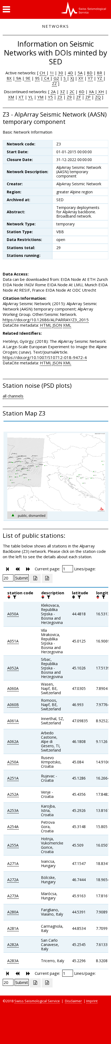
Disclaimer (73, 1000)
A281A (13, 928)
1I (52, 72)
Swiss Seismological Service (37, 1000)
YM (40, 97)
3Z (62, 91)
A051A (13, 641)
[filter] (14, 597)
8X (9, 78)
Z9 (69, 97)
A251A (13, 778)
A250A (13, 761)
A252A (13, 794)
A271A (13, 863)
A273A (13, 895)
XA (92, 91)
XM (11, 97)
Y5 (50, 97)
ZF (78, 97)
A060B (13, 704)
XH (100, 91)
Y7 (90, 78)
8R (99, 72)
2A (53, 91)
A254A (13, 826)
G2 (56, 78)
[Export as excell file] (35, 578)
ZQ (98, 97)
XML (67, 325)
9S (37, 78)
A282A (13, 944)
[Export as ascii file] (47, 578)
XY (80, 78)
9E (27, 78)
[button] (6, 9)
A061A (13, 720)
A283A (13, 960)
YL (30, 97)
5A (80, 72)
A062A (13, 741)
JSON (57, 325)
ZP (88, 97)
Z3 (59, 97)
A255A (13, 845)
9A (18, 78)
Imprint (92, 1000)
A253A (13, 810)
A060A (13, 688)
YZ (100, 78)
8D (89, 72)
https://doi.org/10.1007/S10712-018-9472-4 (45, 357)
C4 (46, 78)
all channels (13, 396)
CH (43, 72)
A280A (13, 911)
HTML (45, 325)
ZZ (54, 83)
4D (70, 72)
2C (72, 91)
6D (81, 91)
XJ (72, 78)
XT (21, 97)
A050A (13, 613)
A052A (13, 668)
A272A (13, 879)
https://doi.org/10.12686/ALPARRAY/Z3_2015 (46, 319)
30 (60, 72)
